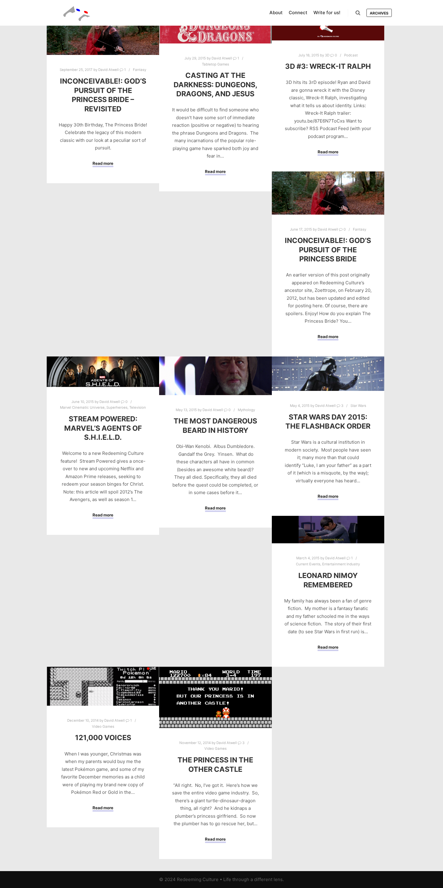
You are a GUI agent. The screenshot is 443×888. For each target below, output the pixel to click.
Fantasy (139, 70)
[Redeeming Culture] (77, 13)
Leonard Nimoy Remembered (328, 580)
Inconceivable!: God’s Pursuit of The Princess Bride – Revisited (103, 95)
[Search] (358, 13)
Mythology (246, 410)
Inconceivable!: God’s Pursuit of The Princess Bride (328, 249)
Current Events (308, 564)
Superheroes (116, 407)
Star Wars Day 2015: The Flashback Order (327, 422)
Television (137, 407)
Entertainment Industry (341, 564)
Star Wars (358, 406)
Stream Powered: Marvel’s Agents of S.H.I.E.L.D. (103, 428)
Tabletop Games (215, 64)
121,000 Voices (103, 737)
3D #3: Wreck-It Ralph (328, 66)
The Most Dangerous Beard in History (215, 426)
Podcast (351, 55)
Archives (379, 13)
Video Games (103, 726)
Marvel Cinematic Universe (82, 407)
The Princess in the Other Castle (215, 764)
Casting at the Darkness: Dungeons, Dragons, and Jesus (215, 84)
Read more (103, 163)
